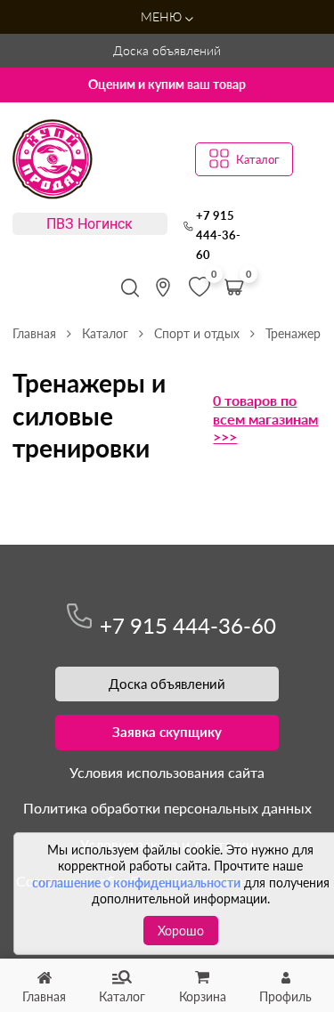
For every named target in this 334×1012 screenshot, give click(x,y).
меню (163, 16)
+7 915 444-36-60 (218, 235)
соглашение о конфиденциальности (136, 882)
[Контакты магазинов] (163, 287)
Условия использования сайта (167, 772)
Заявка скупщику (167, 732)
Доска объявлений (167, 50)
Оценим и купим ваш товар (167, 84)
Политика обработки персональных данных (167, 807)
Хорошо (181, 930)
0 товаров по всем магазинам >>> (265, 419)
